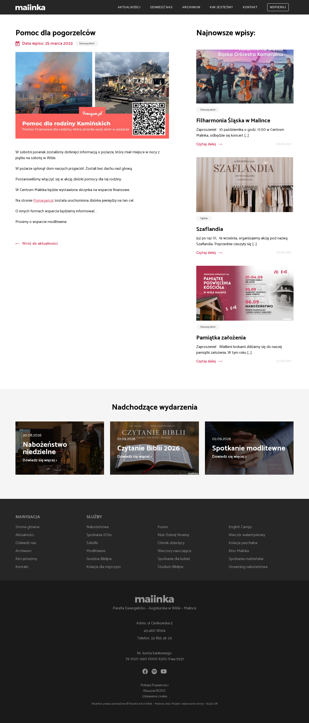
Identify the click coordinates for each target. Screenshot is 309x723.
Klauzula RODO (154, 691)
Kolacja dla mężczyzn (103, 567)
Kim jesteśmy (221, 7)
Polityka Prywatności (155, 685)
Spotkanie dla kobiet (174, 559)
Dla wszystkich (86, 43)
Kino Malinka (239, 551)
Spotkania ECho (99, 535)
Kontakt (250, 7)
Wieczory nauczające (174, 551)
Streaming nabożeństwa (248, 567)
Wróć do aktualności (40, 243)
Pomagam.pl (43, 200)
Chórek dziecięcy (171, 543)
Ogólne (204, 218)
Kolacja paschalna (243, 543)
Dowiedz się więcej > (40, 460)
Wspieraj (278, 7)
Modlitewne (95, 551)
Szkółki (92, 543)
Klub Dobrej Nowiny (173, 535)
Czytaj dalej (206, 144)
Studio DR (212, 703)
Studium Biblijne (170, 567)
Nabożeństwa (97, 527)
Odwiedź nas (161, 7)
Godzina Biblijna (99, 559)
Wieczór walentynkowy (247, 535)
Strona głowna (27, 527)
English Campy (240, 527)
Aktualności (129, 7)
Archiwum (191, 7)
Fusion (163, 527)
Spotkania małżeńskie (246, 559)
